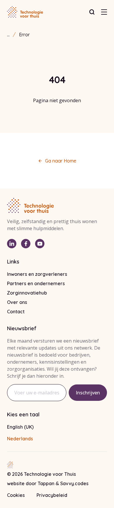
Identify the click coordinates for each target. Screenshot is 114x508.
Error (24, 34)
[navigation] (104, 12)
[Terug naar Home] (25, 12)
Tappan (47, 483)
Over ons (17, 302)
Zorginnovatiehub (27, 293)
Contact (16, 311)
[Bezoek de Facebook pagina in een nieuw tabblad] (25, 243)
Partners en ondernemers (36, 283)
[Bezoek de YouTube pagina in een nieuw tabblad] (39, 243)
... (8, 34)
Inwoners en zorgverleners (37, 274)
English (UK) (20, 427)
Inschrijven (88, 392)
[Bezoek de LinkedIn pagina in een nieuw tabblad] (11, 243)
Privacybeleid (52, 495)
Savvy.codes (74, 483)
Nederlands (20, 439)
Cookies (16, 495)
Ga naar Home (60, 161)
